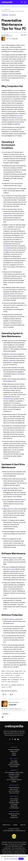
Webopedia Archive (14, 811)
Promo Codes (14, 806)
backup (10, 558)
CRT (11, 509)
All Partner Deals (14, 808)
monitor (15, 509)
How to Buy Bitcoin (14, 787)
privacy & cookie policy (10, 859)
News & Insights (14, 758)
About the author (13, 702)
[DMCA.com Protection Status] (14, 835)
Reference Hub (14, 817)
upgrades (17, 124)
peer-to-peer (11, 569)
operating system (11, 381)
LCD (8, 520)
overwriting (20, 374)
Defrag (5, 488)
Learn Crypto (14, 770)
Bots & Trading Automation (14, 779)
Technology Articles (14, 814)
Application (12, 360)
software (8, 118)
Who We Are (14, 747)
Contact (14, 753)
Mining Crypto (14, 778)
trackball (16, 499)
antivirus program (14, 619)
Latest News (14, 761)
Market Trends (14, 763)
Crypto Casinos (14, 799)
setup (21, 120)
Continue (21, 859)
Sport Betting (14, 800)
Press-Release (14, 766)
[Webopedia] (6, 2)
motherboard (7, 246)
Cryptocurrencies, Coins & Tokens (14, 772)
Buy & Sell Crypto (14, 785)
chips (19, 291)
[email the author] (2, 717)
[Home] (2, 9)
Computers (7, 9)
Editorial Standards (14, 749)
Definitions (14, 815)
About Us (23, 824)
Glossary (14, 781)
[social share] (10, 739)
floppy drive (8, 250)
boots (12, 623)
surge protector (8, 215)
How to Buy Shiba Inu (14, 791)
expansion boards (8, 294)
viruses (3, 105)
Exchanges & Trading (14, 774)
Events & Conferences (14, 764)
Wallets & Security (14, 776)
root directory (13, 354)
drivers (16, 539)
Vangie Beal (15, 38)
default (22, 384)
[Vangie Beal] (3, 37)
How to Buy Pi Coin (14, 793)
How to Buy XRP (14, 789)
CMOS (11, 388)
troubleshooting (8, 399)
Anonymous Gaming (14, 802)
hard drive (20, 115)
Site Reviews (14, 804)
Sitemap (14, 755)
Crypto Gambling (14, 796)
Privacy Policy (14, 751)
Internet (20, 105)
